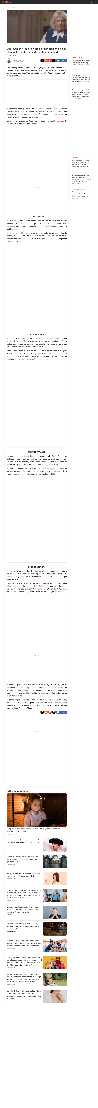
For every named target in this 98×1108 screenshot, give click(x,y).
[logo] (6, 2)
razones (51, 699)
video (22, 233)
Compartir (63, 61)
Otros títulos (38, 586)
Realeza (26, 7)
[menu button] (95, 2)
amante (61, 120)
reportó (26, 456)
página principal (11, 7)
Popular (20, 7)
